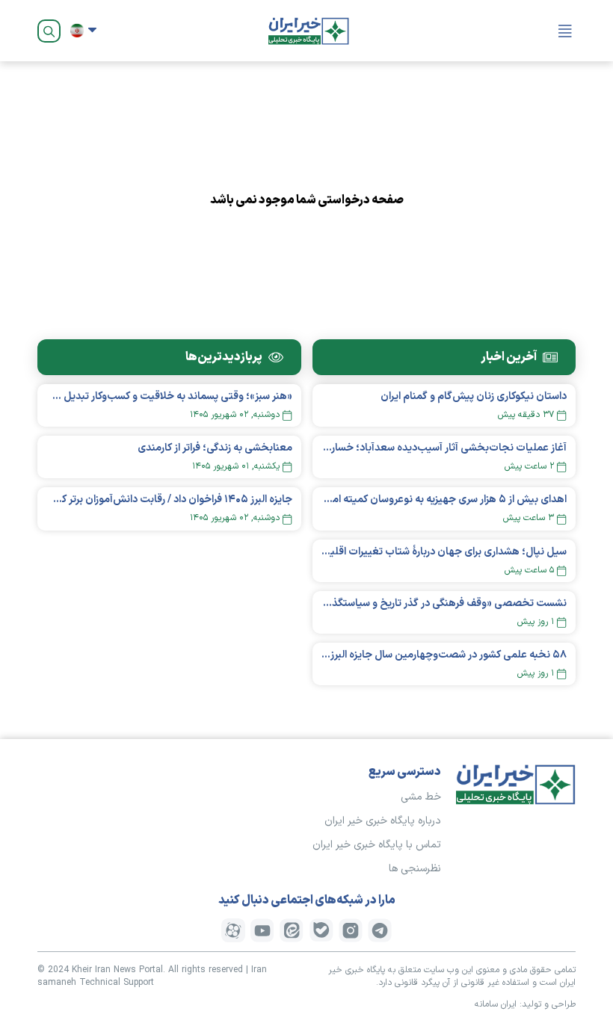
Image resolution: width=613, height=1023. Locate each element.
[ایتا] (292, 930)
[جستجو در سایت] (49, 31)
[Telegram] (380, 930)
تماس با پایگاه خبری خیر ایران (376, 845)
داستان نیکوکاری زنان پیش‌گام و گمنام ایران (474, 396)
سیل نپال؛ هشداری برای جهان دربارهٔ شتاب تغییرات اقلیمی (444, 552)
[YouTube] (262, 930)
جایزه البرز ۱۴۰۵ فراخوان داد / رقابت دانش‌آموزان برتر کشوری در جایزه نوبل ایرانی (169, 499)
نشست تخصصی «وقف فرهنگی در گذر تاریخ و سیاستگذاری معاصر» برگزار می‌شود (444, 603)
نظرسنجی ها (415, 869)
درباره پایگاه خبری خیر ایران (382, 821)
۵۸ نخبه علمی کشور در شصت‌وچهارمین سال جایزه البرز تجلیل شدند (444, 655)
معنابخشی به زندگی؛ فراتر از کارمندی (215, 448)
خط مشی (421, 797)
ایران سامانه (496, 1004)
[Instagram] (351, 930)
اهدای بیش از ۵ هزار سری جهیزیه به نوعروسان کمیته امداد (444, 499)
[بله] (321, 930)
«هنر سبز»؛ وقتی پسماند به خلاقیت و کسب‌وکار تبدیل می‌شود (169, 396)
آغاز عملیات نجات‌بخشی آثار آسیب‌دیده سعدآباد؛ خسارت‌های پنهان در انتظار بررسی (444, 448)
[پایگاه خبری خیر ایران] (308, 30)
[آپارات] (233, 930)
